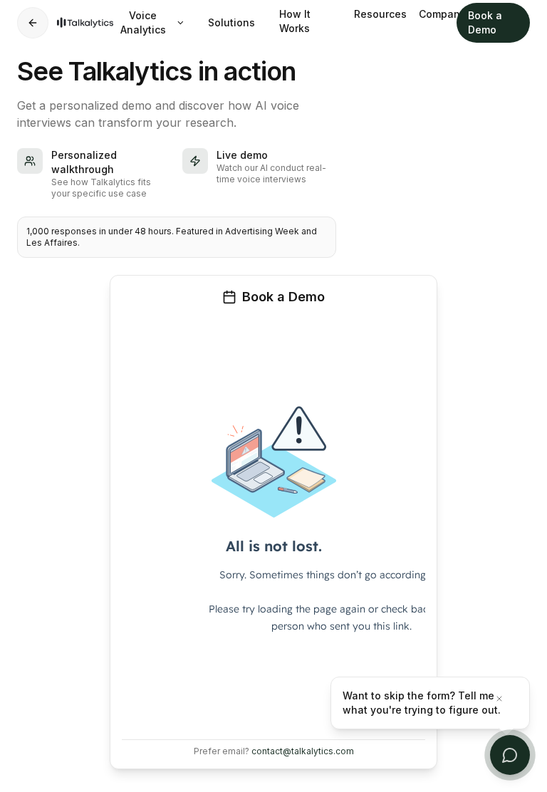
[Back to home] (32, 22)
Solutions (231, 22)
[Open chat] (510, 755)
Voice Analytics (143, 22)
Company (438, 14)
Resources (375, 14)
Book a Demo (485, 22)
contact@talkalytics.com (302, 751)
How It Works (295, 21)
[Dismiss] (507, 698)
